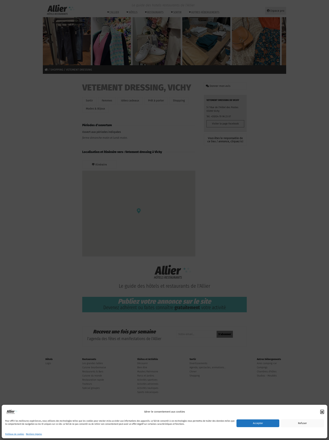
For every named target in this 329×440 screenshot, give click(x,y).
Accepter (258, 423)
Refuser (302, 423)
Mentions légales (34, 434)
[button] (322, 411)
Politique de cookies (14, 434)
